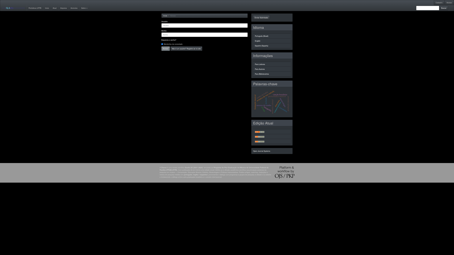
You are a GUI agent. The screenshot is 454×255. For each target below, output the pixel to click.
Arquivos (63, 8)
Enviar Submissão (261, 17)
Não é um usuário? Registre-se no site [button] (186, 48)
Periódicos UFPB (35, 8)
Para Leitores (260, 64)
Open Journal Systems (261, 151)
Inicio (47, 8)
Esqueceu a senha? (168, 40)
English (257, 41)
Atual (55, 8)
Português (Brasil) (261, 36)
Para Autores (260, 69)
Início (165, 16)
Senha (163, 31)
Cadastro (439, 2)
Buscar (443, 8)
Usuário (164, 21)
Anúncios (74, 8)
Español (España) (261, 46)
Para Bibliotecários (262, 74)
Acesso (449, 2)
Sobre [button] (83, 8)
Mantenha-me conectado (173, 44)
